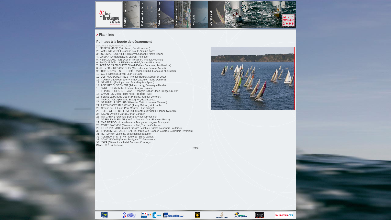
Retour (195, 148)
